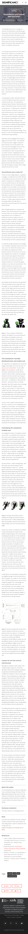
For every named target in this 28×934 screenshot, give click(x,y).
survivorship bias (12, 876)
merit (18, 873)
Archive (14, 10)
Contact (13, 917)
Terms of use (7, 915)
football (10, 873)
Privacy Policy (15, 915)
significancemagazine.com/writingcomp (12, 827)
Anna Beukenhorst (9, 20)
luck (14, 873)
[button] (26, 2)
